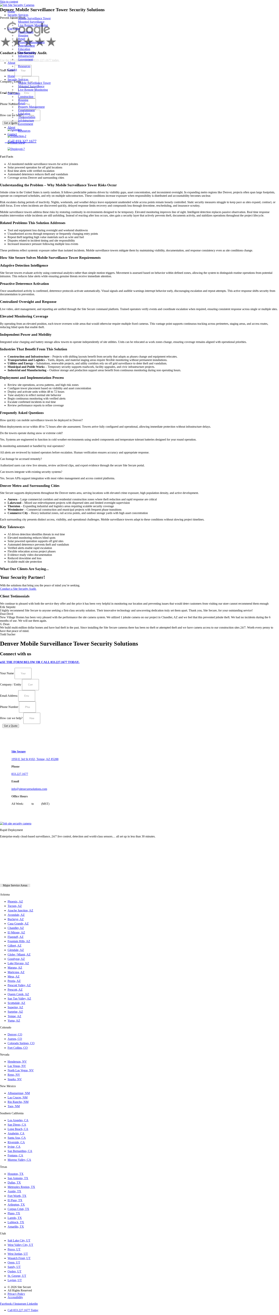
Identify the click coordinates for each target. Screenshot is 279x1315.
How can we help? (11, 718)
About (11, 62)
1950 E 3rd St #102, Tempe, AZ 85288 (34, 759)
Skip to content (9, 1)
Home (11, 11)
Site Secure (18, 751)
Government (25, 59)
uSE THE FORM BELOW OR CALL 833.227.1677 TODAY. (40, 662)
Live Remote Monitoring (33, 25)
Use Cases (14, 28)
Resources (24, 66)
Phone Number (9, 706)
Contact (12, 69)
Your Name (7, 673)
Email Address (9, 695)
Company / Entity (11, 684)
